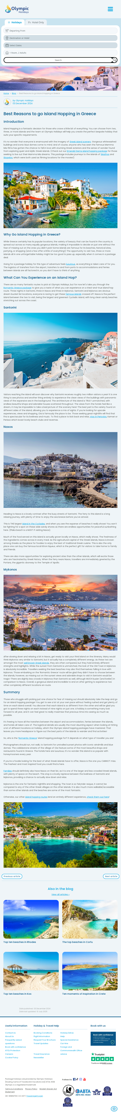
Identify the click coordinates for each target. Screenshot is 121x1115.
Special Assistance (69, 1039)
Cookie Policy (11, 1057)
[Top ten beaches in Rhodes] (31, 919)
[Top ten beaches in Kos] (31, 971)
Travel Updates (41, 1043)
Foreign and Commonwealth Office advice (71, 1050)
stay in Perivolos (98, 416)
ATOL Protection (12, 1050)
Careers (9, 1054)
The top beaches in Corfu (77, 942)
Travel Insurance (42, 1054)
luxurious (70, 264)
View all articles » (60, 894)
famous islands (73, 294)
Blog (14, 93)
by (23, 100)
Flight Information (42, 1036)
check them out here (98, 796)
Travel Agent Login (34, 1096)
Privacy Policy (31, 1089)
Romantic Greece (28, 738)
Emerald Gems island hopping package (87, 151)
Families (8, 770)
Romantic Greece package (17, 287)
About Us (9, 1036)
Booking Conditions (43, 1032)
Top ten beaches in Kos (17, 994)
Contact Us (10, 1032)
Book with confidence (15, 1047)
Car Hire (64, 1043)
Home (6, 93)
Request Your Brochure (45, 1039)
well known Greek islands (36, 662)
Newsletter (39, 1057)
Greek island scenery (80, 141)
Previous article (12, 876)
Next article (111, 876)
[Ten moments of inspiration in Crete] (90, 971)
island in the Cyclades (33, 523)
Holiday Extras (67, 1032)
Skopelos (8, 157)
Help (62, 1036)
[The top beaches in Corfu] (90, 919)
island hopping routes (36, 796)
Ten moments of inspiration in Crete (84, 994)
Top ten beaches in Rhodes (19, 942)
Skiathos (105, 154)
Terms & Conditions (14, 1089)
